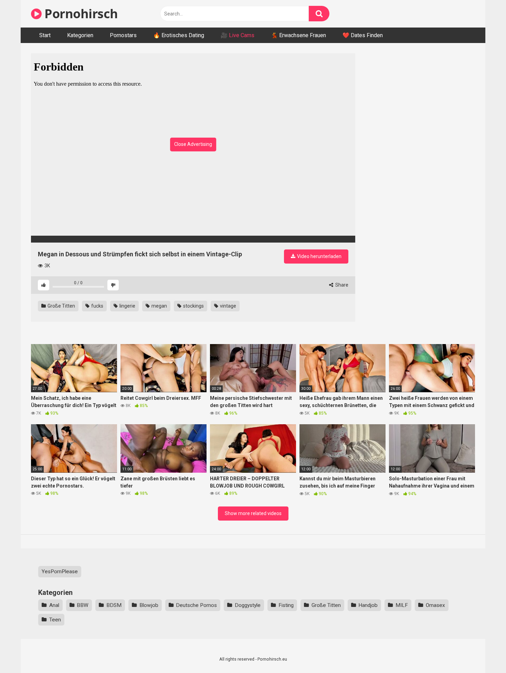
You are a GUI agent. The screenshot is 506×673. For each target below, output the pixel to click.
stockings (193, 306)
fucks (96, 306)
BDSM (114, 605)
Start (45, 35)
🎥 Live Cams (237, 35)
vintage (227, 306)
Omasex (435, 605)
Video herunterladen (318, 256)
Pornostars (123, 35)
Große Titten (60, 306)
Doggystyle (248, 605)
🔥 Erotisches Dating (178, 35)
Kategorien (80, 35)
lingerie (126, 306)
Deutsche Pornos (196, 605)
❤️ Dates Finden (362, 35)
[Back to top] (483, 652)
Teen (55, 620)
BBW (82, 605)
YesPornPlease (60, 571)
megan (158, 306)
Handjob (368, 605)
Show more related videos (253, 513)
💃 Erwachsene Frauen (298, 35)
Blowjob (148, 605)
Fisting (286, 605)
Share (341, 285)
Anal (54, 605)
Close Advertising (193, 144)
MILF (402, 605)
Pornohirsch (80, 13)
